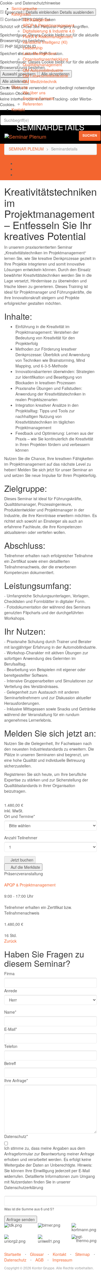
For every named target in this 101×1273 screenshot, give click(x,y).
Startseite (12, 1254)
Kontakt (18, 109)
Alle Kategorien (36, 19)
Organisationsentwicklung (45, 59)
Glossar (37, 1254)
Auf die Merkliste (25, 867)
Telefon (10, 1046)
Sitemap (82, 1254)
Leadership (33, 48)
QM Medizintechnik (40, 81)
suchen (89, 135)
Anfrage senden (20, 1219)
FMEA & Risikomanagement (48, 36)
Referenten (33, 104)
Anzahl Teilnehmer (20, 837)
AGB (39, 1260)
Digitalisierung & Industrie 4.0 (49, 31)
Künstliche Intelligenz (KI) (45, 42)
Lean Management (39, 53)
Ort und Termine (19, 816)
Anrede (10, 990)
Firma (9, 973)
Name (10, 1012)
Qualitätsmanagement (42, 64)
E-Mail (10, 1029)
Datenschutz (16, 1136)
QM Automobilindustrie (43, 70)
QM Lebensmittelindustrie (45, 76)
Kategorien (21, 14)
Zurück (10, 941)
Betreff (10, 1063)
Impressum (62, 1260)
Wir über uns (34, 92)
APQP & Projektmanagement (48, 25)
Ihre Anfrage (16, 1080)
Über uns (20, 87)
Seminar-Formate (38, 98)
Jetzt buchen (21, 860)
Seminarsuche (24, 8)
